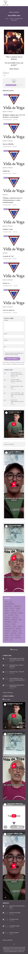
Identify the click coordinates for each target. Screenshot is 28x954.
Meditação (14, 619)
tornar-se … (7, 283)
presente (20, 626)
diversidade (14, 612)
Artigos (5, 194)
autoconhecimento (9, 603)
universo (17, 635)
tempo (11, 635)
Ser (20, 630)
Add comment (14, 20)
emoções (20, 612)
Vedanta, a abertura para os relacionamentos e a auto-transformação (12, 200)
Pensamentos (8, 626)
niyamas (13, 624)
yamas (6, 639)
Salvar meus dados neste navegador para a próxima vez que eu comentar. (14, 354)
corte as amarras (8, 310)
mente (15, 621)
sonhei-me (6, 171)
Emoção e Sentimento (14, 932)
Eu (4, 75)
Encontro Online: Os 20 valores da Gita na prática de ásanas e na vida (17, 374)
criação (12, 608)
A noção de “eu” (8, 256)
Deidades (18, 608)
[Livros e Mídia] (6, 699)
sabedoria (14, 630)
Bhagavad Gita (8, 606)
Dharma (7, 612)
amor (6, 601)
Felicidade (10, 615)
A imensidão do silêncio (14, 925)
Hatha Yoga (7, 617)
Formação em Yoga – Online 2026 (16, 671)
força (16, 615)
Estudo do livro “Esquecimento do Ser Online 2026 (17, 401)
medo (20, 619)
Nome (5, 333)
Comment (6, 320)
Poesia (14, 626)
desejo (13, 610)
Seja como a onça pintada (14, 912)
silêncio (7, 633)
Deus (17, 610)
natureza (7, 624)
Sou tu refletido (8, 144)
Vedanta (7, 637)
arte (10, 601)
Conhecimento (17, 606)
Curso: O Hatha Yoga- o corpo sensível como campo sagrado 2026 (17, 394)
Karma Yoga (15, 617)
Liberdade (7, 619)
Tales (7, 18)
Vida (12, 637)
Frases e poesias (14, 12)
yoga (11, 639)
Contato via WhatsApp (9, 444)
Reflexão (18, 628)
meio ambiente (8, 621)
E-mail (6, 340)
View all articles (11, 85)
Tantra (6, 635)
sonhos (20, 633)
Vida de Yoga (18, 637)
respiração (7, 630)
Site (5, 346)
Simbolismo (13, 633)
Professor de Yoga (9, 628)
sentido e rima (8, 229)
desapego (7, 610)
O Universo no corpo (13, 919)
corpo (6, 608)
